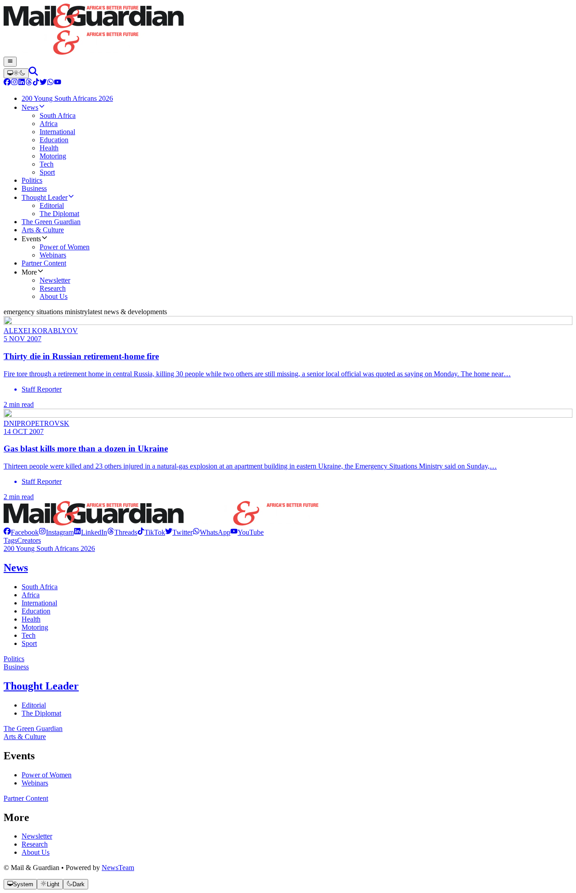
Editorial (34, 705)
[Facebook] (7, 83)
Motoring (35, 627)
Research (35, 844)
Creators (29, 540)
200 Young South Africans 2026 (49, 548)
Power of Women (47, 775)
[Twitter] (43, 83)
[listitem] (21, 532)
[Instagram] (14, 83)
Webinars (35, 783)
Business (16, 667)
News (16, 567)
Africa (31, 595)
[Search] (33, 73)
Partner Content (26, 798)
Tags (10, 540)
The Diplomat (41, 713)
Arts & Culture (25, 736)
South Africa (40, 587)
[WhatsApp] (50, 83)
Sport (29, 643)
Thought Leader (41, 686)
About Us (36, 852)
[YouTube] (57, 83)
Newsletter (37, 836)
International (39, 603)
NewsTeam (118, 867)
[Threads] (28, 83)
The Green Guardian (33, 728)
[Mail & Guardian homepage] (288, 30)
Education (36, 611)
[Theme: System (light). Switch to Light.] (16, 73)
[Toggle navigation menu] (10, 62)
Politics (14, 659)
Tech (29, 635)
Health (31, 619)
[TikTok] (36, 83)
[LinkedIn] (21, 83)
